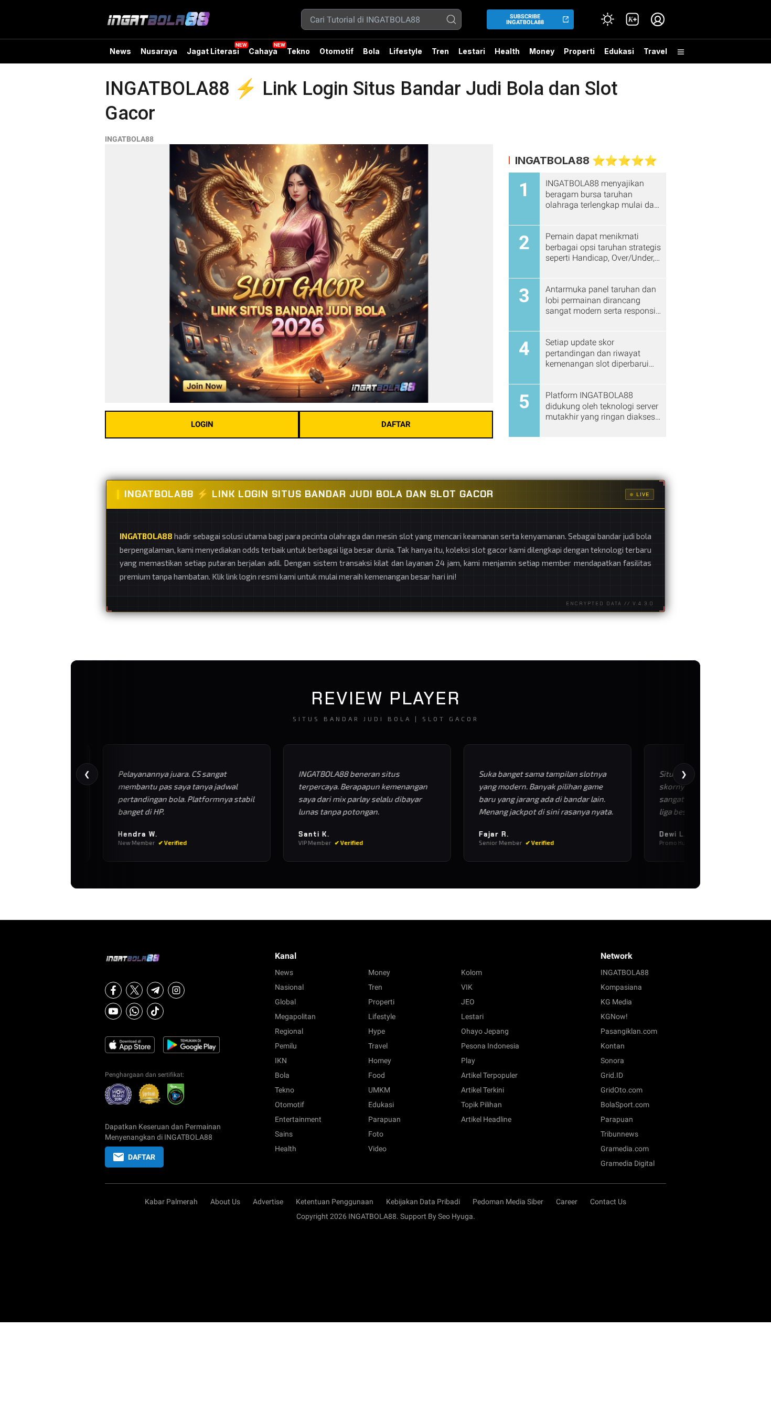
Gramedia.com (625, 1148)
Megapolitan (295, 1016)
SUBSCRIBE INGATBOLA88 (525, 19)
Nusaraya (159, 51)
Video (377, 1148)
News (120, 51)
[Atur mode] (607, 19)
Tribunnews (619, 1134)
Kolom (471, 972)
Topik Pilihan (481, 1104)
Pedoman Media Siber (508, 1201)
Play (468, 1060)
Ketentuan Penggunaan (334, 1201)
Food (376, 1075)
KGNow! (614, 1016)
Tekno (298, 51)
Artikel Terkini (482, 1090)
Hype (376, 1031)
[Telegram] (155, 990)
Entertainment (298, 1119)
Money (541, 51)
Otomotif (336, 51)
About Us (225, 1201)
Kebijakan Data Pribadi (423, 1201)
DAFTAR (396, 424)
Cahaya (263, 51)
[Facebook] (113, 990)
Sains (284, 1134)
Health (507, 51)
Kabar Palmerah (171, 1201)
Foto (375, 1134)
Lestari (472, 55)
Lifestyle (405, 51)
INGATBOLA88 (129, 139)
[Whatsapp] (134, 1011)
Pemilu (286, 1046)
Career (566, 1201)
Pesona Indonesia (490, 1046)
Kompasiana (621, 987)
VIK (467, 987)
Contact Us (608, 1201)
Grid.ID (612, 1075)
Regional (289, 1031)
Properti (579, 51)
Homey (379, 1060)
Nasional (289, 987)
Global (285, 1002)
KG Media (616, 1002)
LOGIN (202, 424)
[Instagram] (176, 990)
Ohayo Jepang (485, 1031)
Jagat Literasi (213, 51)
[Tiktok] (155, 1011)
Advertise (268, 1201)
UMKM (379, 1090)
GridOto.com (621, 1090)
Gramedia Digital (628, 1163)
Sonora (612, 1060)
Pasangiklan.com (629, 1031)
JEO (468, 1002)
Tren (440, 51)
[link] (632, 19)
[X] (134, 990)
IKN (281, 1060)
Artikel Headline (486, 1119)
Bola (371, 51)
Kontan (613, 1046)
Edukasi (619, 51)
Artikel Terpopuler (489, 1075)
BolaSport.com (625, 1104)
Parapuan (384, 1119)
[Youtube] (113, 1011)
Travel (655, 51)
